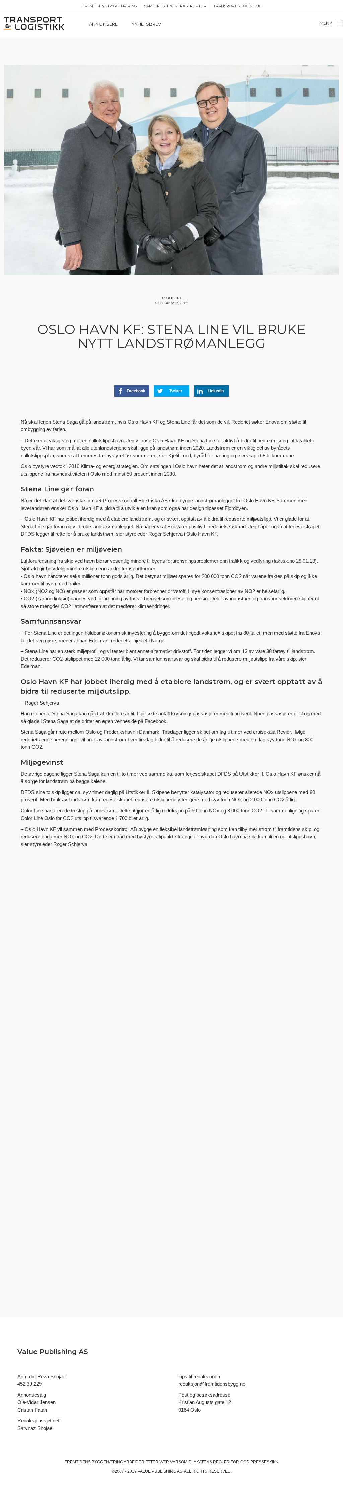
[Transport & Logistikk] (34, 23)
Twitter (175, 391)
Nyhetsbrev (146, 24)
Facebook (136, 391)
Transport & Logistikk (237, 6)
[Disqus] (171, 975)
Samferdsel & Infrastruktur (175, 6)
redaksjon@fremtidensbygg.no (211, 1384)
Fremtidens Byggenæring (109, 6)
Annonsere (103, 24)
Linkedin (216, 391)
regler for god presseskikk (245, 1462)
